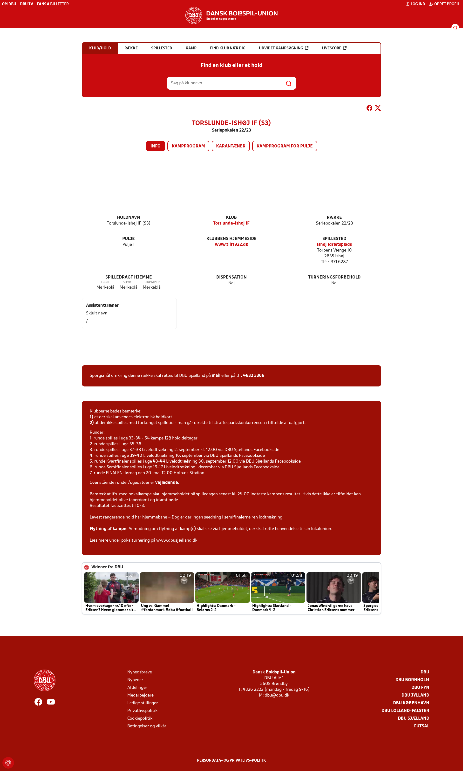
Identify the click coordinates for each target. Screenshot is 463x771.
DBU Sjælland (413, 719)
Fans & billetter (53, 4)
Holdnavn (128, 218)
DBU (425, 672)
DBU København (411, 703)
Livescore (331, 48)
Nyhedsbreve (139, 672)
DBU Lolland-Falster (405, 711)
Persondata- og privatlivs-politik (231, 760)
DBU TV (26, 4)
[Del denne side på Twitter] (378, 109)
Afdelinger (137, 688)
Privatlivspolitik (142, 711)
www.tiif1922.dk (231, 245)
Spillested (334, 239)
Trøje (105, 282)
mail (216, 376)
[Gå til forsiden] (231, 15)
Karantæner (230, 146)
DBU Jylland (415, 695)
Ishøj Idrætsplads (334, 245)
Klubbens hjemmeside (231, 239)
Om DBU (9, 4)
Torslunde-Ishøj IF (231, 223)
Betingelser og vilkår (146, 726)
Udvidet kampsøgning (281, 48)
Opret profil (447, 4)
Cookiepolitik (139, 719)
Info (155, 146)
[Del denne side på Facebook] (369, 109)
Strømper (152, 282)
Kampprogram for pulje (285, 146)
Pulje (128, 239)
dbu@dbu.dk (277, 695)
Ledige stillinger (142, 703)
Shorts (128, 282)
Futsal (421, 726)
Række (334, 218)
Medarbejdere (140, 695)
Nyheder (135, 680)
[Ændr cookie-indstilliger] (8, 763)
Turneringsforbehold (334, 277)
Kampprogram (188, 146)
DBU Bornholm (412, 680)
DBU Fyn (420, 688)
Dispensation (231, 277)
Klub (231, 218)
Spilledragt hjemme (128, 277)
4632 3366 (253, 376)
